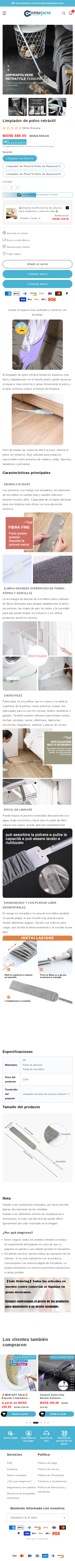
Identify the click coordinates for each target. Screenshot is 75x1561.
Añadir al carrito (20, 1414)
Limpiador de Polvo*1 (19, 158)
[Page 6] (48, 1423)
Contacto (12, 1469)
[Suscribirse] (64, 1518)
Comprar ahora (37, 284)
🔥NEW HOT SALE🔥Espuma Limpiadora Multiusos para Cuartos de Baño (17, 1396)
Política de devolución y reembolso (52, 1489)
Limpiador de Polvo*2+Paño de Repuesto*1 (33, 166)
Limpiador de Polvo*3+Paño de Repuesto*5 (33, 174)
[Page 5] (45, 1423)
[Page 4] (41, 1423)
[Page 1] (27, 1423)
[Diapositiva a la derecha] (71, 107)
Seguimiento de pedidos (21, 1487)
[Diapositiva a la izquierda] (4, 107)
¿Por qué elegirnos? (19, 1481)
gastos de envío (14, 146)
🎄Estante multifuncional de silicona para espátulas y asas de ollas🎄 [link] (40, 209)
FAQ (9, 1463)
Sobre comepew (16, 1475)
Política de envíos (48, 1469)
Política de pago (47, 1463)
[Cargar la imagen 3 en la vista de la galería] (57, 107)
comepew (45, 1539)
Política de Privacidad (51, 1475)
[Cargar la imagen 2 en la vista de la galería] (37, 107)
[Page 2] (30, 1423)
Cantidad (7, 181)
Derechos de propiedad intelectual (21, 1495)
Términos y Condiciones (52, 1481)
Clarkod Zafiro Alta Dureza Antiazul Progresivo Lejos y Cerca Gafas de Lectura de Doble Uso (56, 1396)
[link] (11, 213)
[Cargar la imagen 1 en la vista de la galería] (18, 107)
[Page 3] (36, 1423)
